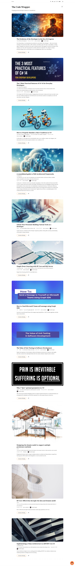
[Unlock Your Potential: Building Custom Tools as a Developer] (37, 211)
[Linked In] (54, 1)
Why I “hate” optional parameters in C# (30, 388)
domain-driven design (32, 450)
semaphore (45, 134)
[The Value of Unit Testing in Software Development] (37, 334)
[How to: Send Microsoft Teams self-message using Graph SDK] (37, 292)
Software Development (23, 40)
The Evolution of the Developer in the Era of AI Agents (35, 39)
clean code (34, 88)
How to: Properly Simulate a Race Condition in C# (34, 132)
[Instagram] (56, 1)
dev (18, 40)
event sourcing (46, 268)
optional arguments (33, 389)
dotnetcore (33, 268)
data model (32, 504)
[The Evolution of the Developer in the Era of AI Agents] (37, 25)
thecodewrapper (46, 40)
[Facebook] (50, 1)
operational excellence (40, 177)
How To (20, 134)
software (31, 228)
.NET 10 (19, 88)
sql (49, 268)
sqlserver (51, 268)
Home (13, 1)
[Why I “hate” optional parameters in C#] (37, 374)
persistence (50, 450)
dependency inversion (36, 547)
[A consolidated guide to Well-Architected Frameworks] (37, 160)
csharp (23, 389)
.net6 (28, 268)
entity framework (40, 268)
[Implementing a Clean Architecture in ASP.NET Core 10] (37, 530)
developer (28, 228)
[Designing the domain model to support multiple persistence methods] (37, 423)
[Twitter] (52, 1)
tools (34, 228)
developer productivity (39, 88)
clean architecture (25, 504)
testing (29, 349)
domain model (26, 450)
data (29, 504)
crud (21, 450)
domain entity (45, 504)
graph (29, 309)
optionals (38, 389)
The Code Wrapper (21, 7)
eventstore (43, 450)
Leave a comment (37, 40)
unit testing (32, 349)
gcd (35, 177)
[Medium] (59, 1)
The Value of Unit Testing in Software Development (34, 348)
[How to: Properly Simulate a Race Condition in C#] (37, 118)
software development (39, 90)
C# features (25, 88)
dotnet (45, 88)
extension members (49, 88)
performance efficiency (47, 177)
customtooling (24, 228)
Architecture (20, 175)
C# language (30, 88)
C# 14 (22, 88)
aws (23, 177)
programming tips (32, 90)
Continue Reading (21, 52)
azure (25, 177)
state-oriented (54, 450)
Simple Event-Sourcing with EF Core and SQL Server (35, 266)
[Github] (58, 1)
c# (34, 134)
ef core (48, 547)
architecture (20, 177)
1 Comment (25, 451)
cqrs (19, 450)
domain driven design (39, 504)
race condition (40, 134)
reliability (53, 177)
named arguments (27, 389)
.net (33, 134)
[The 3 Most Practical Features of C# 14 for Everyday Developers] (37, 69)
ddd (22, 450)
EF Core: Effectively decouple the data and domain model (36, 501)
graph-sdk (32, 309)
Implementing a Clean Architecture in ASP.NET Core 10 (36, 544)
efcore (36, 268)
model (46, 450)
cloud (27, 177)
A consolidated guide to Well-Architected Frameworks (35, 174)
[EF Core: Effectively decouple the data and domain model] (37, 481)
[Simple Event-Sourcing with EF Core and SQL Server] (37, 252)
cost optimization (31, 177)
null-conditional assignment (24, 90)
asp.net (21, 547)
